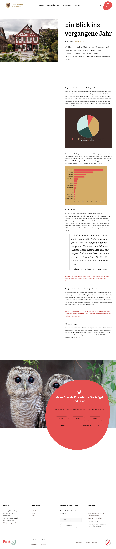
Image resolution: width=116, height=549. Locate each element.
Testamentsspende (94, 516)
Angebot (41, 5)
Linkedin (94, 542)
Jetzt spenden (92, 511)
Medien (34, 513)
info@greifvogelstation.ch (11, 523)
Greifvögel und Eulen (53, 5)
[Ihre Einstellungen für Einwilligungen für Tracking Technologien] (113, 547)
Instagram (79, 542)
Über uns (77, 5)
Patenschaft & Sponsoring (96, 513)
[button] (100, 5)
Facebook (87, 542)
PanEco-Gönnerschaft (95, 518)
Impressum (34, 544)
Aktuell (34, 511)
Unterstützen (67, 5)
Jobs (33, 516)
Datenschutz (44, 544)
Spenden (108, 6)
